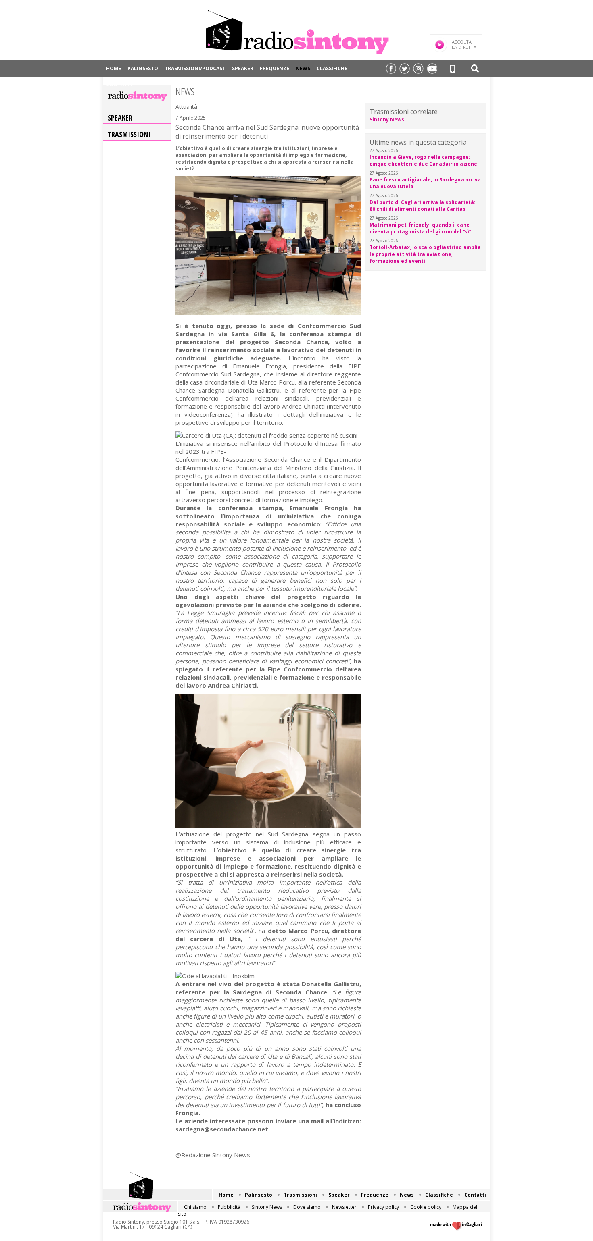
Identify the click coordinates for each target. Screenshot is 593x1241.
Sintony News (387, 119)
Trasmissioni (129, 134)
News (303, 68)
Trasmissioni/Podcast (195, 68)
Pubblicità (229, 1207)
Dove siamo (307, 1207)
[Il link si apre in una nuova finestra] (391, 68)
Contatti (119, 84)
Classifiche (332, 68)
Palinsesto (142, 68)
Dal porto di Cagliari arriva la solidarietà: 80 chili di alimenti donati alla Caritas (423, 205)
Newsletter (344, 1207)
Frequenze (274, 68)
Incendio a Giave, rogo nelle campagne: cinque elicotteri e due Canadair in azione (423, 160)
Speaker (242, 68)
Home (113, 68)
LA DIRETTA (464, 44)
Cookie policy (425, 1207)
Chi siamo (195, 1207)
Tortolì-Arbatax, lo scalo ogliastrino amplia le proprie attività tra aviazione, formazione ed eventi (425, 254)
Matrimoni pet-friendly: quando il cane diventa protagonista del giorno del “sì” (420, 228)
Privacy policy (383, 1207)
